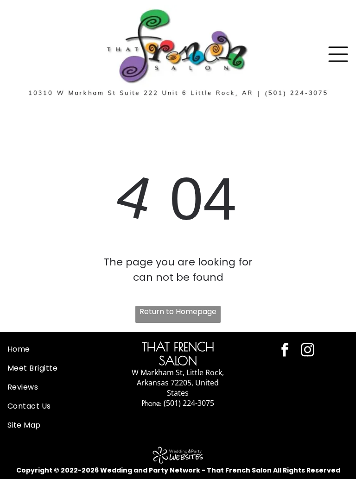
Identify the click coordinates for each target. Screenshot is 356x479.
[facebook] (285, 351)
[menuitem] (59, 349)
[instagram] (308, 351)
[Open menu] (338, 54)
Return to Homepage (178, 311)
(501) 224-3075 (189, 403)
